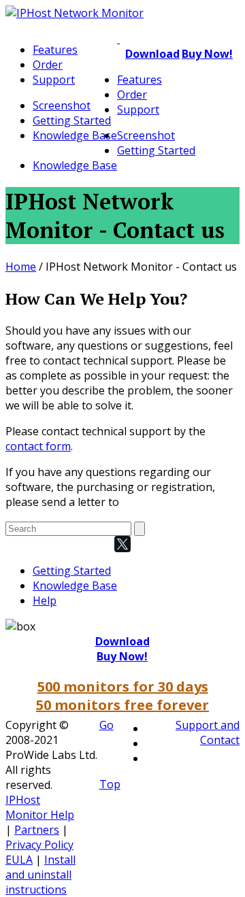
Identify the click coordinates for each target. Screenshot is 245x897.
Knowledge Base (75, 135)
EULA (19, 859)
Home (20, 266)
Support (54, 79)
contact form (38, 446)
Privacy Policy (39, 844)
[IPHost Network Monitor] (74, 12)
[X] (122, 544)
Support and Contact (208, 732)
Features (55, 49)
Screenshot (62, 105)
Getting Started (72, 120)
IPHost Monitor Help (39, 807)
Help (44, 600)
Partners (36, 829)
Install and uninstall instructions (40, 874)
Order (48, 64)
